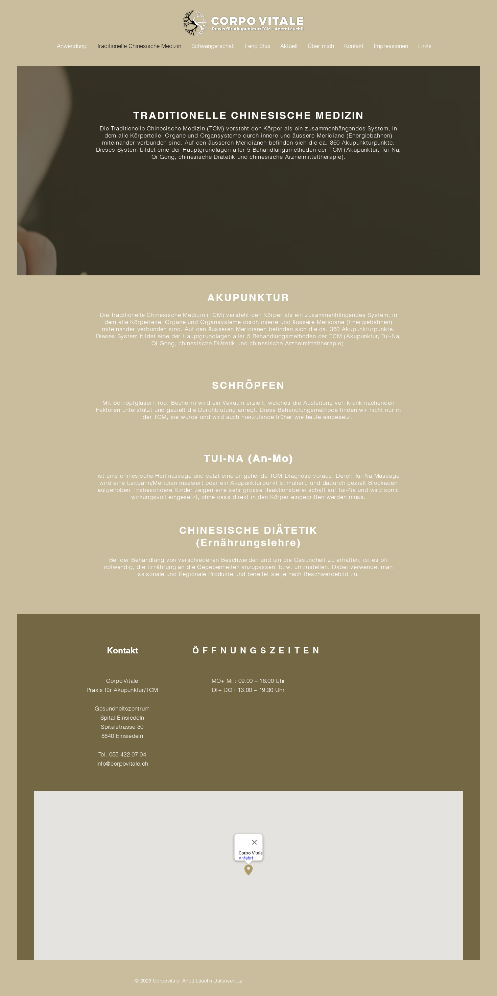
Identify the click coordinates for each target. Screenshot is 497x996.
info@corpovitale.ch (122, 763)
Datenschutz (227, 980)
